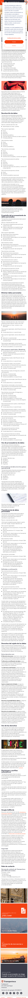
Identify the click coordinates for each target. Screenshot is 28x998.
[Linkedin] (21, 993)
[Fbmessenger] (7, 993)
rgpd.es (21, 768)
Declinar (14, 45)
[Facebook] (14, 993)
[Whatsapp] (3, 993)
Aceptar (14, 41)
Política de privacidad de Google (17, 834)
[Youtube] (18, 993)
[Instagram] (10, 993)
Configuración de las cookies (14, 38)
